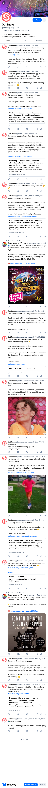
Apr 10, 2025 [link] (39, 311)
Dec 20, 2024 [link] (39, 456)
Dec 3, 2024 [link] (41, 595)
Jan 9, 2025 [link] (39, 381)
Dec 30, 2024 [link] (39, 442)
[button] (3, 3)
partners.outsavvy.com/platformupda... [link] (23, 216)
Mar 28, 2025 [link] (39, 337)
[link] (7, 31)
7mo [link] (36, 93)
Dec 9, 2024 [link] (39, 561)
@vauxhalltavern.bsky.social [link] (31, 243)
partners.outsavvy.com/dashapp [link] (20, 156)
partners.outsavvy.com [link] (16, 364)
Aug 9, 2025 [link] (39, 183)
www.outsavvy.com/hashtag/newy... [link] (21, 472)
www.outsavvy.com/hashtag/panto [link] (21, 568)
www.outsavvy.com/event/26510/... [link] (23, 263)
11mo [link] (36, 134)
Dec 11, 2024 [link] (39, 520)
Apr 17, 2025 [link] (39, 196)
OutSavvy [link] (12, 45)
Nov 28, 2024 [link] (39, 719)
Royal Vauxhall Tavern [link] (17, 243)
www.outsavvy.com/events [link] (18, 694)
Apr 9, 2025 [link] (41, 243)
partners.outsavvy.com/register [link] (20, 108)
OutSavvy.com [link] (13, 54)
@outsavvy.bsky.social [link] (25, 45)
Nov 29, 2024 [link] (39, 659)
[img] (24, 8)
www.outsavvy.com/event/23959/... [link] (24, 611)
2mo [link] (36, 45)
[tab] (8, 41)
